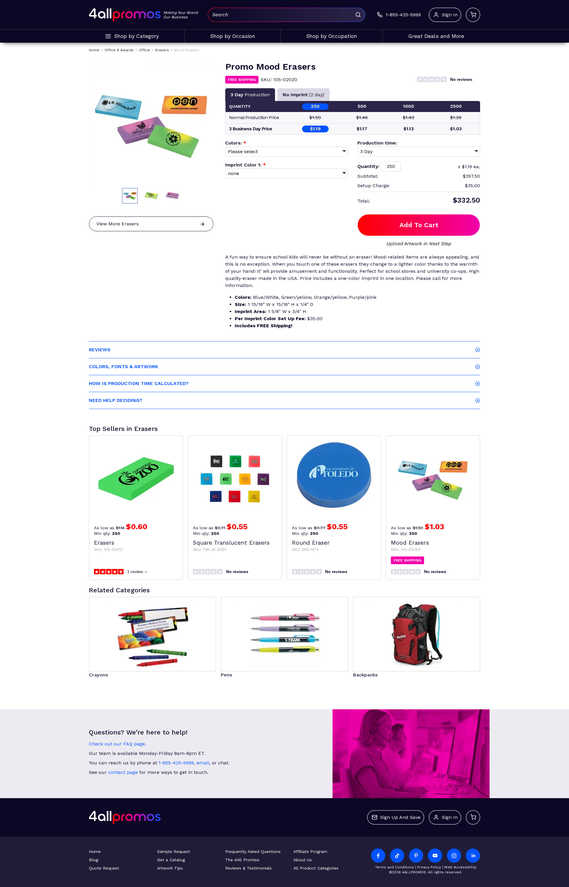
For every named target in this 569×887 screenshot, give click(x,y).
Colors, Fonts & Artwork (123, 366)
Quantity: (368, 166)
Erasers (104, 542)
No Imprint (303, 94)
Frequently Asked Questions (253, 851)
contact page (123, 772)
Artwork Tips (170, 868)
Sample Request (173, 851)
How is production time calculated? (138, 383)
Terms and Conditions (394, 867)
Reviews (100, 349)
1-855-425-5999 (176, 763)
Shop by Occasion (232, 36)
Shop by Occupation (331, 36)
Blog (93, 859)
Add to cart (418, 225)
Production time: (377, 143)
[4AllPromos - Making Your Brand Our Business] (125, 14)
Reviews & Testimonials (248, 868)
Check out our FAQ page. (117, 744)
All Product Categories (315, 868)
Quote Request (104, 868)
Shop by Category (136, 36)
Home (95, 851)
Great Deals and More (436, 36)
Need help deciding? (115, 400)
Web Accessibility (460, 867)
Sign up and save (400, 817)
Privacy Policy (429, 867)
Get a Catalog (171, 859)
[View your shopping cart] (473, 15)
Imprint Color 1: (245, 165)
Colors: (235, 143)
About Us (302, 859)
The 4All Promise (242, 859)
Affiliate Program (310, 851)
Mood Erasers (410, 542)
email (202, 763)
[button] (130, 195)
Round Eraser (311, 542)
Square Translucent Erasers (231, 542)
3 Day (250, 94)
